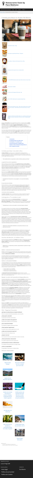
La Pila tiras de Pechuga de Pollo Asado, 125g (15, 92)
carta (16, 9)
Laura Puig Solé (5, 463)
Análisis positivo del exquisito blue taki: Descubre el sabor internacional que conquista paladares (19, 395)
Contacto (19, 9)
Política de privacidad (7, 472)
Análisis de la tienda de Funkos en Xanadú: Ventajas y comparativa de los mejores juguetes (7, 395)
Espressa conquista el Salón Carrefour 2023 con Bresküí (10, 445)
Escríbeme (22, 469)
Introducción (12, 139)
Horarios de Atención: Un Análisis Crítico (17, 143)
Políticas (23, 9)
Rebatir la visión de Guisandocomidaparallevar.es (18, 144)
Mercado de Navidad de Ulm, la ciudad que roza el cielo (19, 364)
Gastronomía (4, 443)
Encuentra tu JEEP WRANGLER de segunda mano (9, 444)
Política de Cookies (7, 474)
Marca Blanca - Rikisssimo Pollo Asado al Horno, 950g (16, 61)
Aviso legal (4, 469)
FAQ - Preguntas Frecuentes (14, 146)
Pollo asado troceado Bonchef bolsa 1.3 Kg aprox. (15, 53)
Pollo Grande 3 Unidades (12, 86)
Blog (13, 9)
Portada (1, 12)
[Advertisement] (16, 451)
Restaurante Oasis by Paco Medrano (15, 3)
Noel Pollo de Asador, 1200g (12, 45)
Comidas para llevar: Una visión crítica (16, 140)
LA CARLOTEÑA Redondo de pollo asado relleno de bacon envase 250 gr (19, 79)
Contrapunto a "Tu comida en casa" (16, 141)
